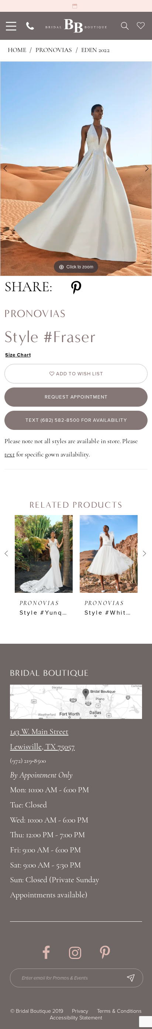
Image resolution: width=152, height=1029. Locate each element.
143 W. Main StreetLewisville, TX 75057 (42, 739)
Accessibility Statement (76, 1018)
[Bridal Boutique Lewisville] (76, 26)
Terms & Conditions (119, 1011)
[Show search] (125, 25)
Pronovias (53, 50)
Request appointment (76, 397)
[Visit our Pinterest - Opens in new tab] (105, 953)
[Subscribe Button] (130, 978)
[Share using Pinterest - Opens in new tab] (76, 288)
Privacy (80, 1011)
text (9, 455)
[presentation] (44, 554)
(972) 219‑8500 (28, 761)
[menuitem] (10, 26)
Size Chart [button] (18, 355)
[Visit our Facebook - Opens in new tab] (46, 953)
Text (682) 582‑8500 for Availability (76, 420)
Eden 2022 (95, 50)
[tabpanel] (76, 168)
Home (17, 50)
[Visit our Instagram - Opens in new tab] (75, 953)
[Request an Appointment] (76, 6)
